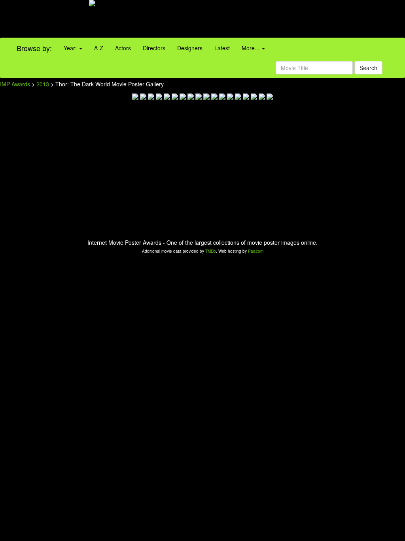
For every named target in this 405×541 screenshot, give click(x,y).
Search (368, 68)
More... (251, 48)
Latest (222, 48)
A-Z (98, 48)
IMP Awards (15, 84)
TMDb (210, 251)
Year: (71, 48)
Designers (189, 48)
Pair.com (255, 251)
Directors (154, 48)
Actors (123, 48)
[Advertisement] (253, 20)
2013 (42, 84)
